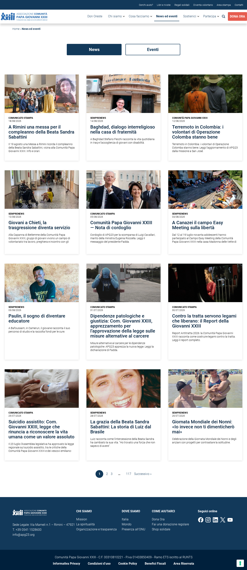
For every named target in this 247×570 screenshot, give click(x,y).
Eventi (153, 49)
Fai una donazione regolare (170, 524)
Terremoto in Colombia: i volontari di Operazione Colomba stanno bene (197, 132)
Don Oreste (94, 16)
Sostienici (189, 16)
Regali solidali (181, 4)
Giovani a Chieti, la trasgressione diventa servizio (39, 225)
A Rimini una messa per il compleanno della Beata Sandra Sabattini (41, 132)
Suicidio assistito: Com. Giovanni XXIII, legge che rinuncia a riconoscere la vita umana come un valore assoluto (41, 429)
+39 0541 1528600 (28, 530)
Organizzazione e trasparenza (96, 529)
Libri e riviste (164, 4)
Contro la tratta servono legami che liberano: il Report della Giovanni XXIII (204, 320)
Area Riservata (183, 563)
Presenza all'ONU (133, 529)
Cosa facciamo (139, 16)
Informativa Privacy (66, 563)
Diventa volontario (203, 4)
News (94, 49)
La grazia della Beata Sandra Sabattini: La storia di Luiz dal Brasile (120, 426)
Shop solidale (161, 529)
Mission (81, 519)
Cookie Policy (127, 563)
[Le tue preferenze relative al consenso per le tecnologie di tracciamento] (240, 563)
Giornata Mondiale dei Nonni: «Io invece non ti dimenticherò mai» (203, 426)
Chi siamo (115, 16)
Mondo (126, 524)
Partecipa (209, 16)
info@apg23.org (24, 535)
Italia (125, 519)
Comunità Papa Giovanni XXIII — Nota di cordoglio (121, 225)
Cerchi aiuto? (146, 4)
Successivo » (142, 474)
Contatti (239, 4)
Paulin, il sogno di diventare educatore (36, 318)
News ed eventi (166, 16)
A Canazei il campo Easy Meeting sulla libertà (197, 225)
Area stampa (224, 4)
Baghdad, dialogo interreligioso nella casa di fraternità (122, 130)
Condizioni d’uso (99, 563)
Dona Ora (237, 16)
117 (128, 474)
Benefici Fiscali (155, 563)
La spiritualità (85, 524)
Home (15, 28)
